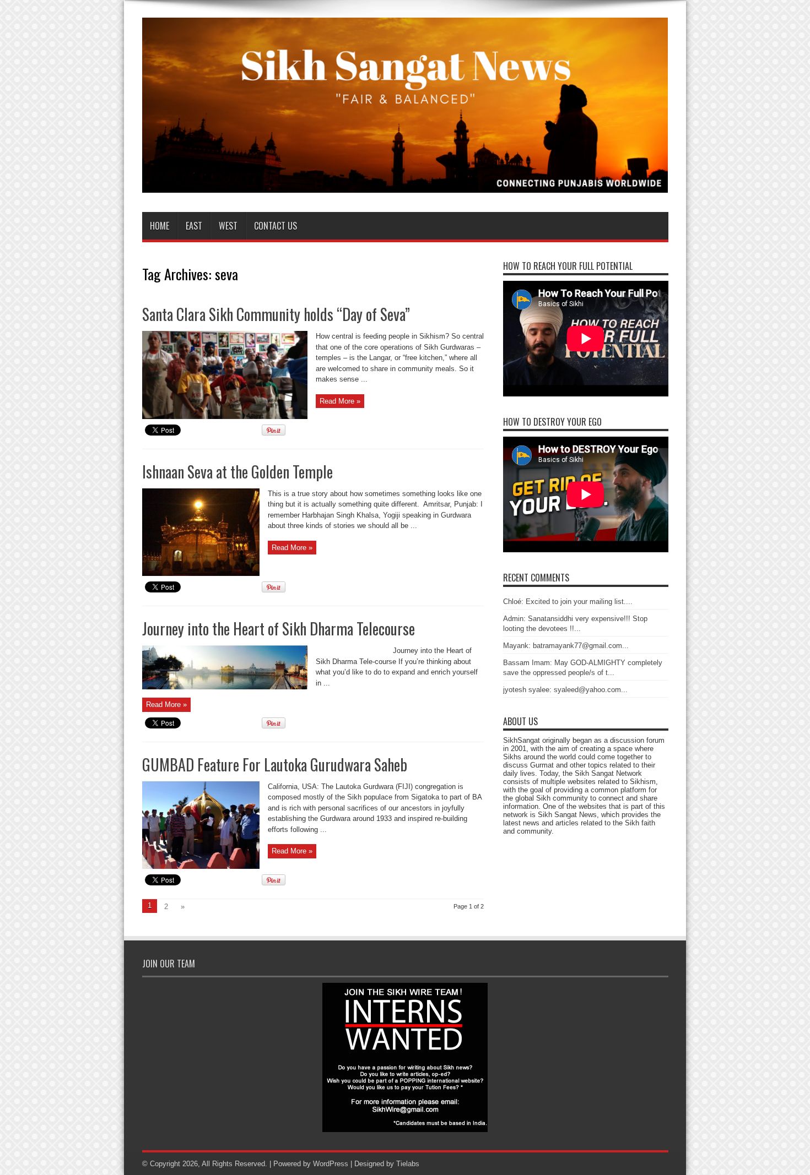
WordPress (330, 1164)
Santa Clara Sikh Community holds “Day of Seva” (276, 314)
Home (159, 225)
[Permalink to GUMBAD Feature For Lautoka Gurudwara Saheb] (201, 866)
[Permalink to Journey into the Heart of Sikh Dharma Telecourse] (224, 687)
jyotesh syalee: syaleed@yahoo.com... (565, 690)
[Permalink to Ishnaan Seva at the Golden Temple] (201, 573)
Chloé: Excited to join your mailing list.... (568, 601)
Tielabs (407, 1164)
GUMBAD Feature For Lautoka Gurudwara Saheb (274, 764)
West (228, 225)
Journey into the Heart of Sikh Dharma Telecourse (278, 628)
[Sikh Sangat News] (405, 184)
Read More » (340, 401)
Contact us (275, 225)
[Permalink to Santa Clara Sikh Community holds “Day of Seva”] (224, 416)
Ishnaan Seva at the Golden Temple (237, 471)
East (194, 225)
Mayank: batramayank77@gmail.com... (566, 645)
